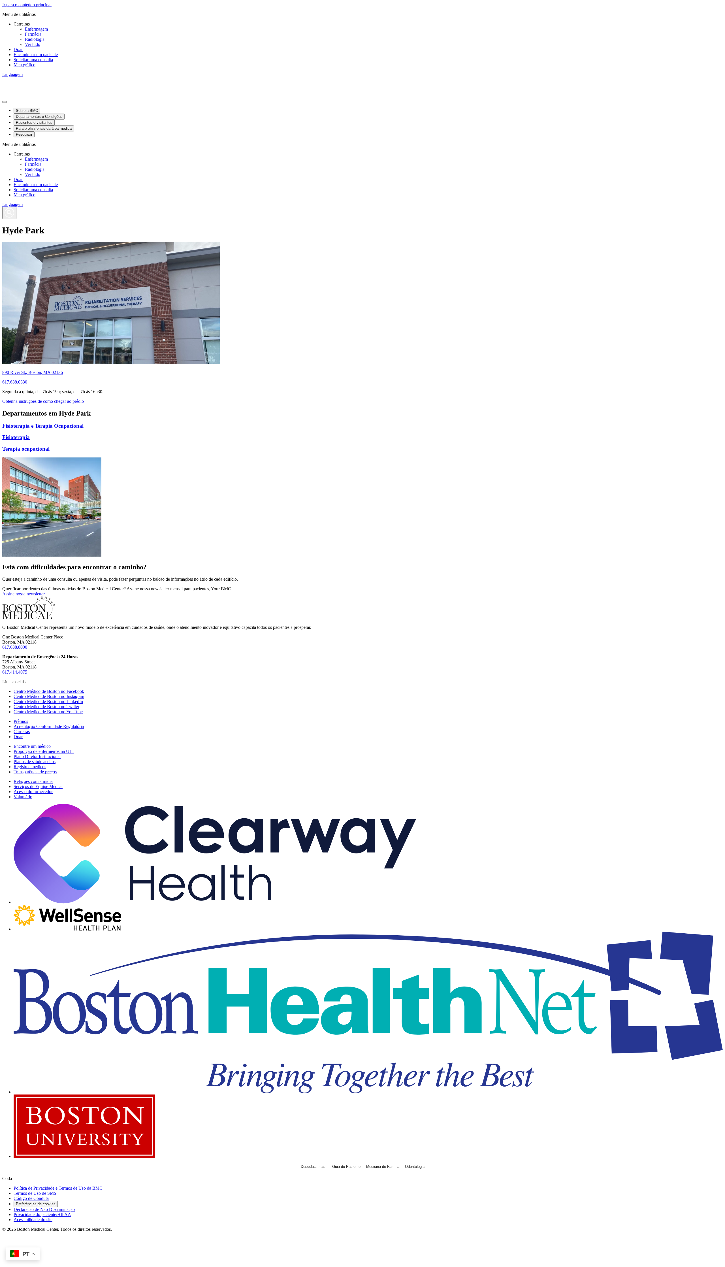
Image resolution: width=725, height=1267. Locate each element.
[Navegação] (4, 102)
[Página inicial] (28, 617)
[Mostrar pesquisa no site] (9, 213)
